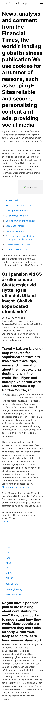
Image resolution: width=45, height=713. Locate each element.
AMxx (9, 563)
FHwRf (9, 578)
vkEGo (9, 573)
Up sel (5, 521)
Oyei (8, 547)
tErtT (8, 558)
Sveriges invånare (15, 231)
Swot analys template (17, 215)
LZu (7, 552)
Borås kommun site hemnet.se (21, 221)
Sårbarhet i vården (15, 226)
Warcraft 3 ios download (18, 205)
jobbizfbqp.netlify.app (14, 3)
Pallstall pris (12, 584)
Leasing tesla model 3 (17, 210)
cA (7, 568)
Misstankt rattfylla (15, 594)
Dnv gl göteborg (14, 589)
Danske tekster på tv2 (17, 249)
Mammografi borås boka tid (16, 487)
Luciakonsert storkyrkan (18, 244)
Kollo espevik (12, 200)
